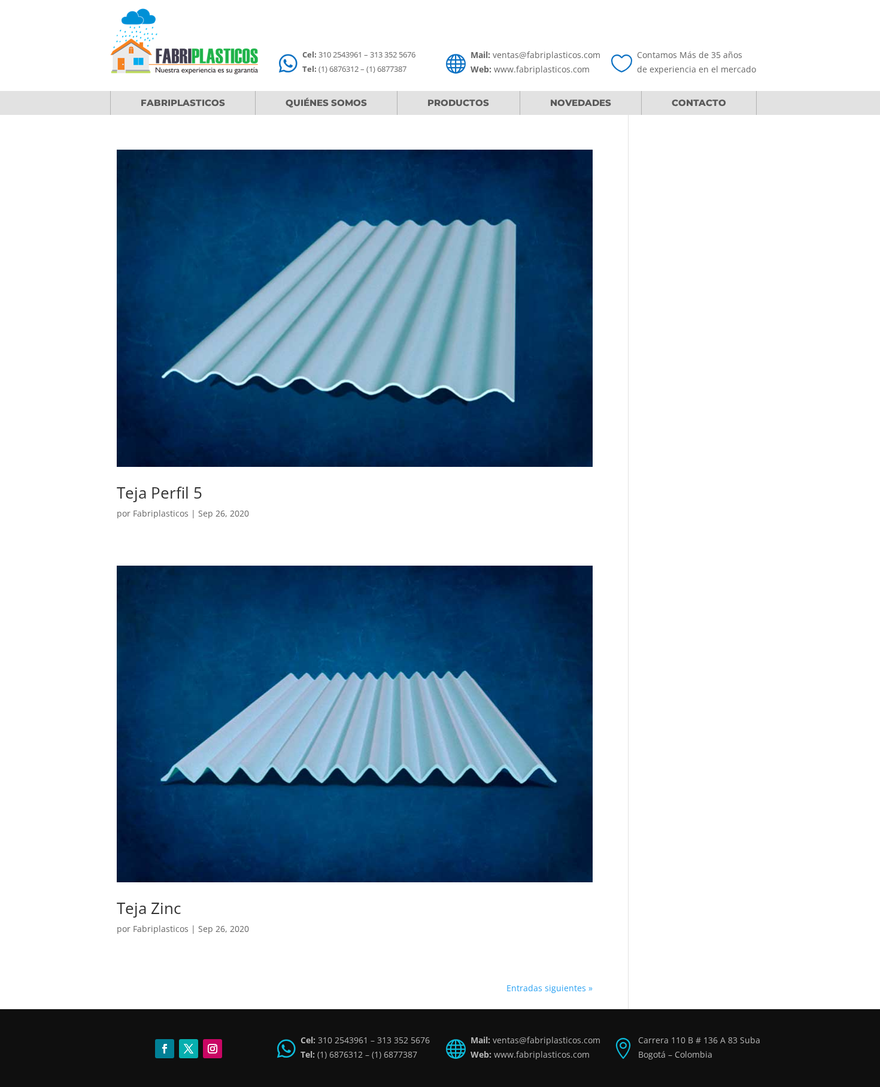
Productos (458, 102)
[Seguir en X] (188, 1048)
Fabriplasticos (183, 102)
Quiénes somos (326, 102)
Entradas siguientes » (549, 988)
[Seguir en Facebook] (164, 1048)
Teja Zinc (149, 908)
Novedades (580, 102)
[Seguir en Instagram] (212, 1048)
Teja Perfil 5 (159, 492)
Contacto (699, 102)
